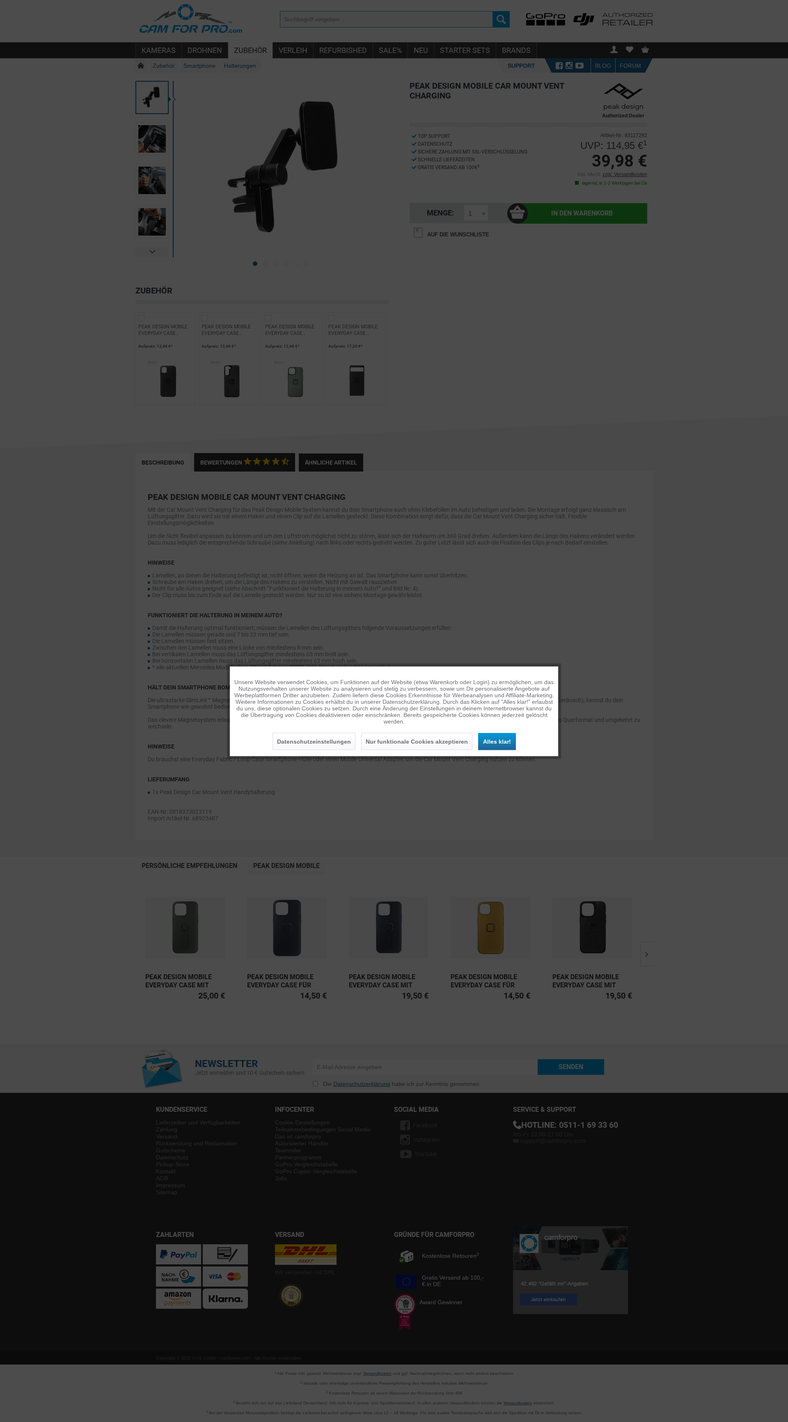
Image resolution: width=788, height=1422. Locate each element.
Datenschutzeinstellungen (314, 741)
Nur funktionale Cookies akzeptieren (417, 741)
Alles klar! (497, 741)
